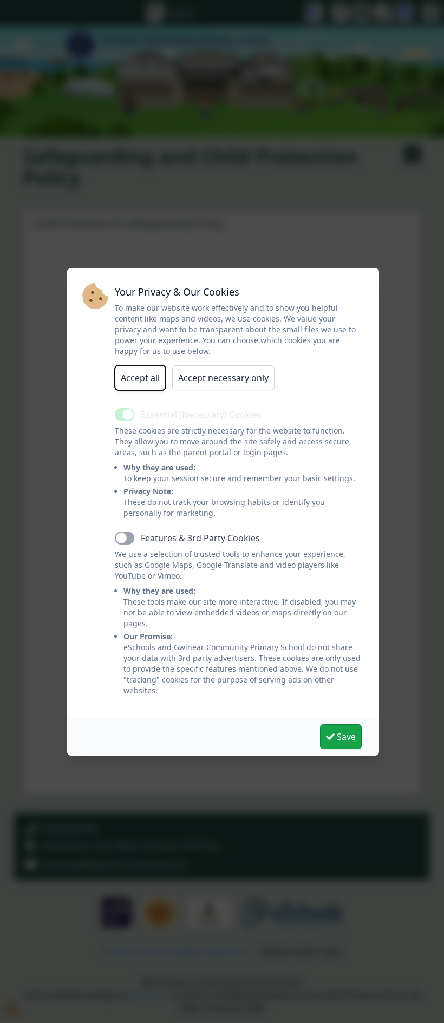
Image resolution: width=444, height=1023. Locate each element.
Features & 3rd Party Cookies (200, 538)
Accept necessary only (223, 378)
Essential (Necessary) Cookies (201, 415)
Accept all (140, 378)
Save (345, 737)
